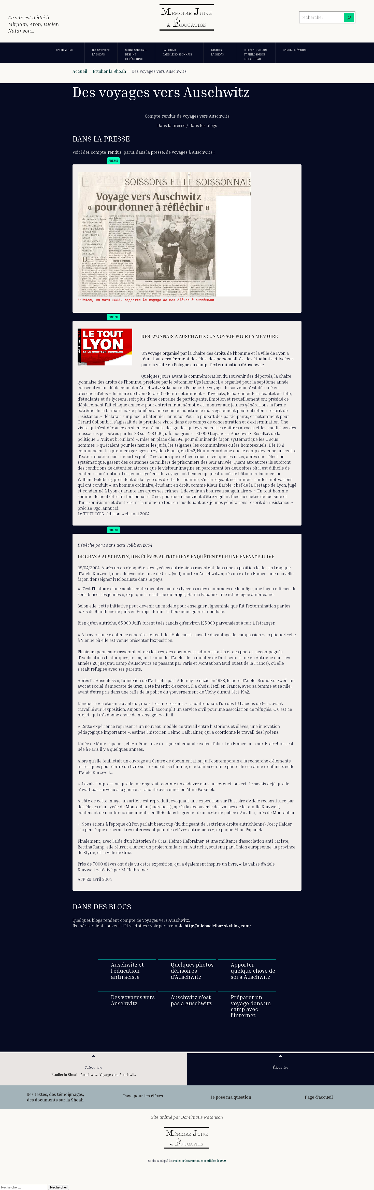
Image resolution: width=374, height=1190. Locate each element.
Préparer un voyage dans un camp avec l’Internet (251, 1006)
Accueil (80, 71)
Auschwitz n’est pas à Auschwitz (191, 1000)
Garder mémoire (294, 49)
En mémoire (64, 49)
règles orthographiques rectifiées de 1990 (199, 1160)
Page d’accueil (319, 1097)
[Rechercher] (349, 17)
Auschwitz (89, 1074)
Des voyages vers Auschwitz (133, 1000)
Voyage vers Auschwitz (118, 1074)
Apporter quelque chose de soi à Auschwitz (253, 971)
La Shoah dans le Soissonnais (177, 52)
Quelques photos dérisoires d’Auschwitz (192, 971)
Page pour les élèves (143, 1095)
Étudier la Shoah (217, 52)
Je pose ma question (230, 1097)
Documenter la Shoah (101, 52)
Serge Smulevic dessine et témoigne (136, 54)
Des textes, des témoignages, (55, 1094)
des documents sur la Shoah (55, 1099)
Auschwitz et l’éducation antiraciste (127, 971)
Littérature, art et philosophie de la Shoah (255, 54)
